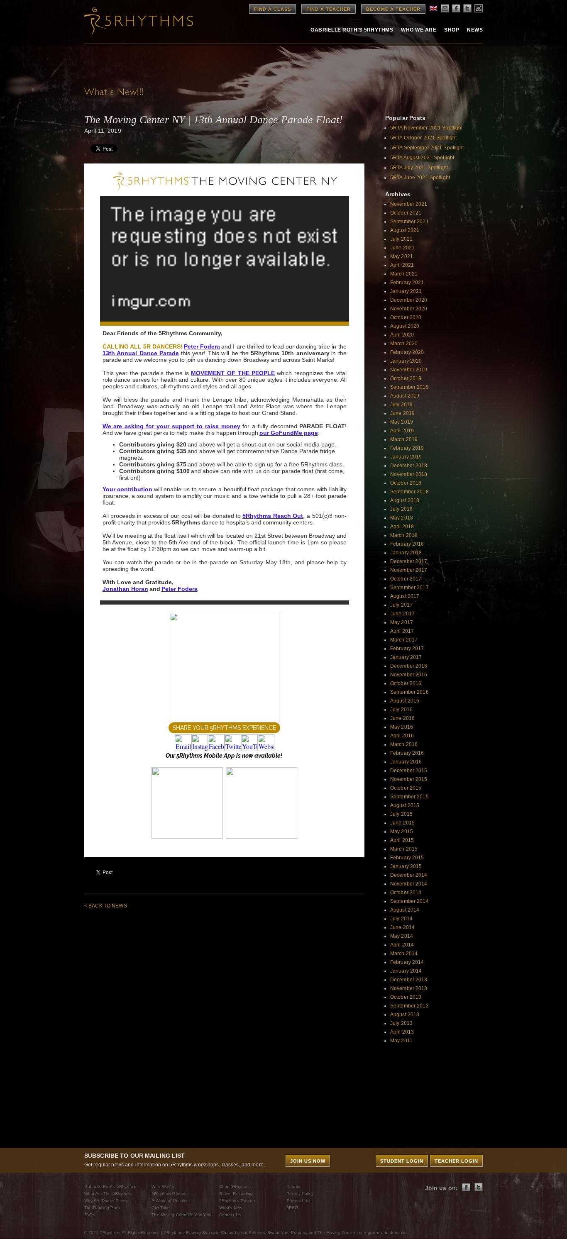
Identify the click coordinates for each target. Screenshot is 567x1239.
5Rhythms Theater (237, 1200)
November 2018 (409, 474)
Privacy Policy (299, 1193)
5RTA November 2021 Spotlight (426, 128)
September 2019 (409, 387)
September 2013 (409, 1006)
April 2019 (402, 431)
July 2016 (401, 709)
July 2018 (401, 509)
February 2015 (407, 858)
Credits (293, 1186)
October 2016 (405, 683)
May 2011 (401, 1041)
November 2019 (409, 370)
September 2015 (409, 797)
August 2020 (404, 326)
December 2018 (409, 465)
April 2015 (402, 840)
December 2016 (409, 666)
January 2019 (406, 457)
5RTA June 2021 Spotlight (420, 177)
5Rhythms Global (168, 1193)
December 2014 (409, 875)
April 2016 (402, 736)
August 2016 (404, 701)
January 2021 (406, 291)
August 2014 (404, 910)
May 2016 (401, 727)
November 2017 (409, 570)
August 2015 (404, 805)
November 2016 (409, 675)
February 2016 (407, 753)
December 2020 (409, 300)
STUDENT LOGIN (401, 1161)
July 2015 (401, 814)
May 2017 (401, 622)
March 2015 (404, 849)
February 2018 (407, 544)
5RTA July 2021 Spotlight (419, 168)
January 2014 (406, 971)
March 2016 (404, 744)
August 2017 (404, 596)
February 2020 (407, 352)
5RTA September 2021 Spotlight (427, 148)
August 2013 (404, 1014)
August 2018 (404, 500)
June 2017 (402, 614)
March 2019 (404, 439)
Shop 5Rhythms (235, 1186)
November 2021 (409, 204)
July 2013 (401, 1023)
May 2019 (401, 422)
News (475, 30)
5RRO (292, 1207)
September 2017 (409, 587)
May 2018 (401, 518)
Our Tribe (161, 1207)
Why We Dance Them (105, 1200)
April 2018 (402, 526)
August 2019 (404, 396)
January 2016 (406, 762)
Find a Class (272, 9)
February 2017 (407, 648)
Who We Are (418, 30)
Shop (451, 30)
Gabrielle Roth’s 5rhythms (351, 30)
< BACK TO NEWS (105, 906)
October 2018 (405, 483)
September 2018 (409, 492)
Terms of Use (299, 1200)
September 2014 (409, 901)
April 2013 (402, 1032)
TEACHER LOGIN (456, 1161)
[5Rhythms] (130, 20)
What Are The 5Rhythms (108, 1193)
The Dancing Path (102, 1207)
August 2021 (404, 230)
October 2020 (405, 317)
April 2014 (402, 945)
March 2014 (404, 953)
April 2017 (402, 631)
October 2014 (405, 892)
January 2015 (406, 866)
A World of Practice (170, 1200)
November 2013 (409, 988)
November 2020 (409, 309)
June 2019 (402, 413)
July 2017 (401, 605)
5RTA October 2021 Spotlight (423, 138)
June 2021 (402, 248)
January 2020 (406, 361)
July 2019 (401, 404)
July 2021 (401, 239)
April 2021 (402, 265)
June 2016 (402, 718)
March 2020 (404, 343)
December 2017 (409, 561)
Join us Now (307, 1161)
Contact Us (230, 1214)
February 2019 (407, 448)
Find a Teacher (328, 9)
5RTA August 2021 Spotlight (422, 158)
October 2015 (405, 788)
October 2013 (405, 997)
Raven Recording (236, 1193)
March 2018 (404, 535)
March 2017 (404, 640)
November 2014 (409, 884)
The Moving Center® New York (181, 1214)
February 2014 (407, 962)
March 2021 (404, 274)
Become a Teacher (393, 9)
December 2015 (409, 770)
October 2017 (405, 579)
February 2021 (407, 282)
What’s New (230, 1207)
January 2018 (406, 553)
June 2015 (402, 823)
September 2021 (409, 221)
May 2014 (401, 936)
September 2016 (409, 692)
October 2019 (405, 378)
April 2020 (402, 335)
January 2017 (406, 657)
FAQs (89, 1214)
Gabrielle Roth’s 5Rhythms (110, 1186)
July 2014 (401, 919)
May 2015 (401, 831)
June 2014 (402, 927)
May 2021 (401, 256)
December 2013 (409, 980)
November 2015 (409, 779)
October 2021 (405, 213)
